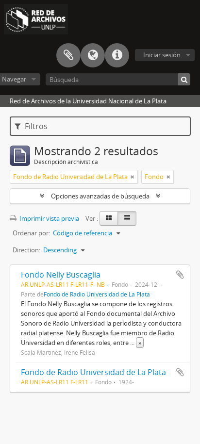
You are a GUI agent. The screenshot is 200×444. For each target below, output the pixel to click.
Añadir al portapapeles (180, 275)
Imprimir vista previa (48, 218)
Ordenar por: (31, 233)
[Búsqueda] (184, 79)
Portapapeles (68, 55)
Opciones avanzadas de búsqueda (100, 196)
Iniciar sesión (162, 54)
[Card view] (109, 218)
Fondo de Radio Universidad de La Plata (97, 294)
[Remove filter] (132, 176)
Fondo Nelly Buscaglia (60, 274)
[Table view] (126, 218)
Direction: (26, 250)
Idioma (93, 55)
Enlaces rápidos (117, 55)
